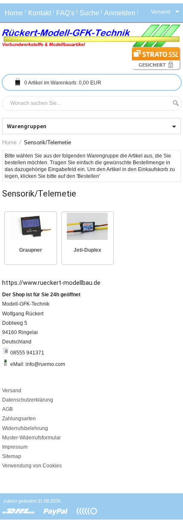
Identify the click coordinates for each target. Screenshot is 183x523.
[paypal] (55, 511)
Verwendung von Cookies (32, 466)
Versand (11, 391)
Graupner (30, 250)
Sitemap (11, 456)
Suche (89, 13)
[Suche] (173, 103)
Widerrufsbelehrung (25, 428)
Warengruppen (26, 126)
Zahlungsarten (19, 419)
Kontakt (39, 13)
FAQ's (65, 13)
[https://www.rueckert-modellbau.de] (91, 36)
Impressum (15, 447)
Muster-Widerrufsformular (31, 438)
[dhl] (18, 511)
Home (14, 13)
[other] (87, 511)
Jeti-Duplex (87, 250)
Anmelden (119, 13)
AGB (7, 409)
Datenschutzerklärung (27, 400)
